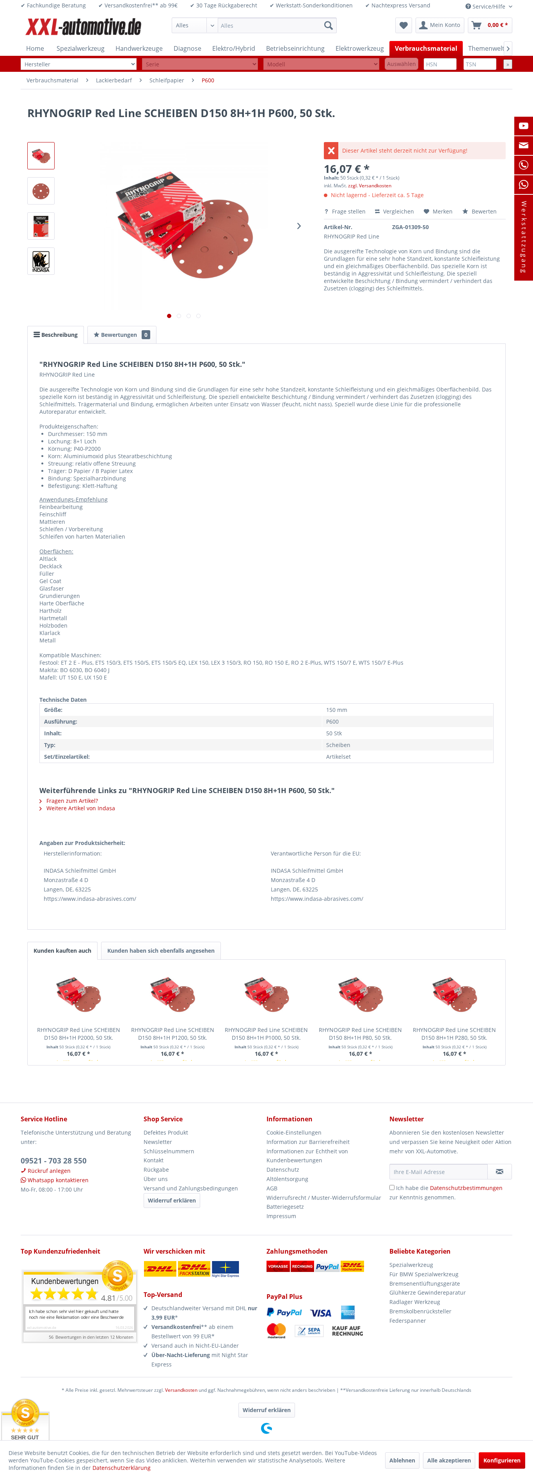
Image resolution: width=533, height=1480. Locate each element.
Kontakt (153, 1160)
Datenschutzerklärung (121, 1467)
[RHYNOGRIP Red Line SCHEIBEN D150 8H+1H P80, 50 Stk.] (360, 995)
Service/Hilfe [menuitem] (489, 6)
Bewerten (483, 211)
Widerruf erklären (172, 1200)
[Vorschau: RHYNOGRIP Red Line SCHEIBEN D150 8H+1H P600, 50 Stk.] (41, 155)
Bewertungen (123, 334)
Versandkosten (181, 1390)
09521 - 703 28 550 (54, 1161)
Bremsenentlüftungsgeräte (424, 1283)
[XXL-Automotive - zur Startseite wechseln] (83, 27)
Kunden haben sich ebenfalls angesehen (161, 950)
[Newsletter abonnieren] (499, 1171)
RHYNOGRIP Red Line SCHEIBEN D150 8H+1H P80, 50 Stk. (360, 1033)
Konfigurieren (502, 1460)
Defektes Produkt (166, 1132)
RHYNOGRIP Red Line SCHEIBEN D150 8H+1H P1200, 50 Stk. (172, 1033)
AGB (271, 1188)
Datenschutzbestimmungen (466, 1188)
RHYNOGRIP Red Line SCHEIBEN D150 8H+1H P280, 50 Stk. (454, 1033)
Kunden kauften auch (62, 950)
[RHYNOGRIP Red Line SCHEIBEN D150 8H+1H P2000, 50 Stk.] (79, 995)
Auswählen (401, 64)
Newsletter (158, 1142)
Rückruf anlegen (48, 1170)
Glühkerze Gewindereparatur (427, 1292)
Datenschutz (282, 1169)
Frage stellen (348, 211)
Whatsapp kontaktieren (57, 1180)
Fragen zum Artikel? (71, 800)
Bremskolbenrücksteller (420, 1311)
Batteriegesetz (285, 1206)
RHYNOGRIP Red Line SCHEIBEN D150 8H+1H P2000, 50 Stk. (78, 1033)
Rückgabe (156, 1169)
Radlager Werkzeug (414, 1302)
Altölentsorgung (287, 1179)
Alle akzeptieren (449, 1460)
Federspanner (407, 1320)
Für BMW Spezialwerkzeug (423, 1274)
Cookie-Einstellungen (294, 1132)
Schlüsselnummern (169, 1151)
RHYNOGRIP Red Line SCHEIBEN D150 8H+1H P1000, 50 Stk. (266, 1033)
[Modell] (321, 64)
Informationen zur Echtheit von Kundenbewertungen (307, 1155)
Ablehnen (402, 1460)
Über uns (156, 1179)
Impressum (281, 1216)
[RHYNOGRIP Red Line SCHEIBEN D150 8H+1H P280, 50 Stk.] (454, 995)
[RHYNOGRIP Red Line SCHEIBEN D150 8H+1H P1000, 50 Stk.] (267, 995)
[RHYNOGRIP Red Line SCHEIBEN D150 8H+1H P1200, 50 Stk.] (173, 995)
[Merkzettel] (403, 25)
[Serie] (200, 64)
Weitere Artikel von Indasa (80, 808)
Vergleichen (398, 211)
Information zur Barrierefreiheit (308, 1142)
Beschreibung (59, 334)
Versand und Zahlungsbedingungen (191, 1188)
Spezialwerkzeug (411, 1264)
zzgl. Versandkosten (369, 185)
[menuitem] (254, 25)
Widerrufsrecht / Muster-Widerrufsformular (323, 1197)
